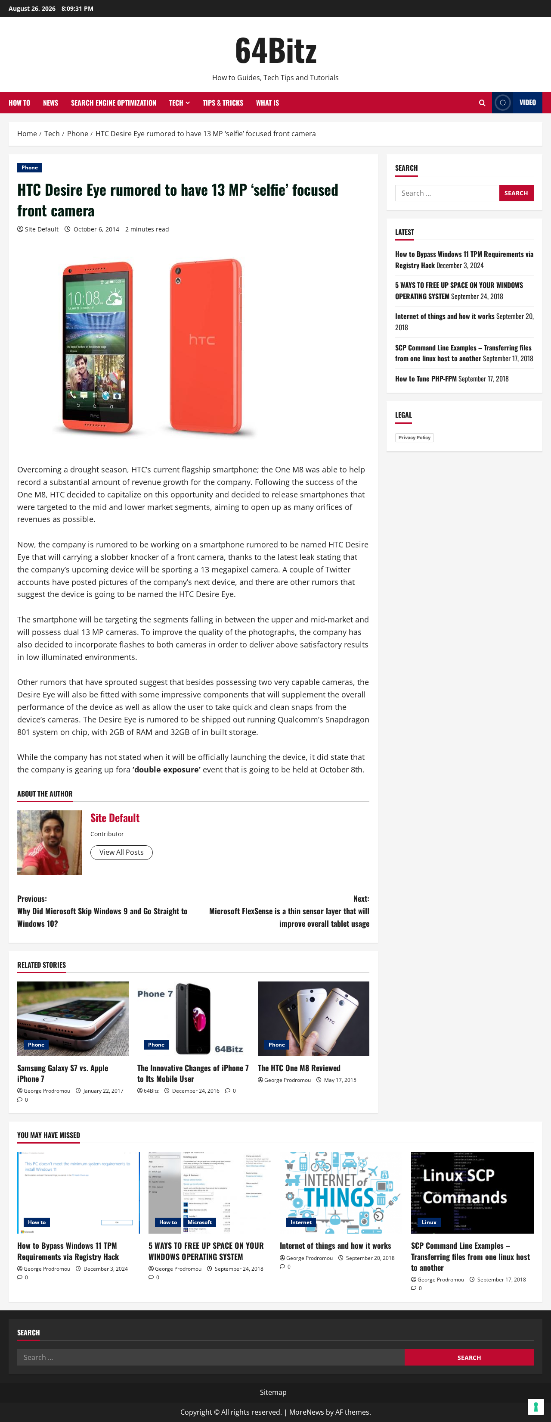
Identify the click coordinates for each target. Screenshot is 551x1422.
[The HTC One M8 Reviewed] (313, 1018)
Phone (30, 167)
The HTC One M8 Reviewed (299, 1067)
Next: (289, 911)
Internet (301, 1222)
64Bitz (276, 49)
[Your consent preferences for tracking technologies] (536, 1407)
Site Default (42, 229)
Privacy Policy (414, 437)
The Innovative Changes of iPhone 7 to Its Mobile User (193, 1073)
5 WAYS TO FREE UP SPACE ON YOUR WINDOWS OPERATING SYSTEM (206, 1251)
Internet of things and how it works (445, 316)
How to (19, 102)
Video (528, 102)
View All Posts (121, 852)
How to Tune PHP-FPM (426, 378)
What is (267, 102)
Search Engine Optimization (113, 102)
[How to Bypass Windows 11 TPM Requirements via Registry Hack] (78, 1193)
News (50, 102)
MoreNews (306, 1412)
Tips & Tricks (223, 102)
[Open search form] (482, 102)
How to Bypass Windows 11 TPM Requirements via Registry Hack (68, 1251)
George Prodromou (47, 1090)
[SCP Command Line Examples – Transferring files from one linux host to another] (472, 1193)
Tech (176, 102)
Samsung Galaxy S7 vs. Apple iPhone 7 (62, 1073)
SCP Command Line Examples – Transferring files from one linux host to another (463, 353)
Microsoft (200, 1222)
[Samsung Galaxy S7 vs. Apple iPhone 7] (73, 1018)
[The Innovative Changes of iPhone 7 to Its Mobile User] (193, 1018)
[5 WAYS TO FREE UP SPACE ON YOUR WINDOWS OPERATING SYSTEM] (210, 1193)
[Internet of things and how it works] (341, 1193)
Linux (429, 1222)
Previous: (102, 911)
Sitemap (273, 1392)
